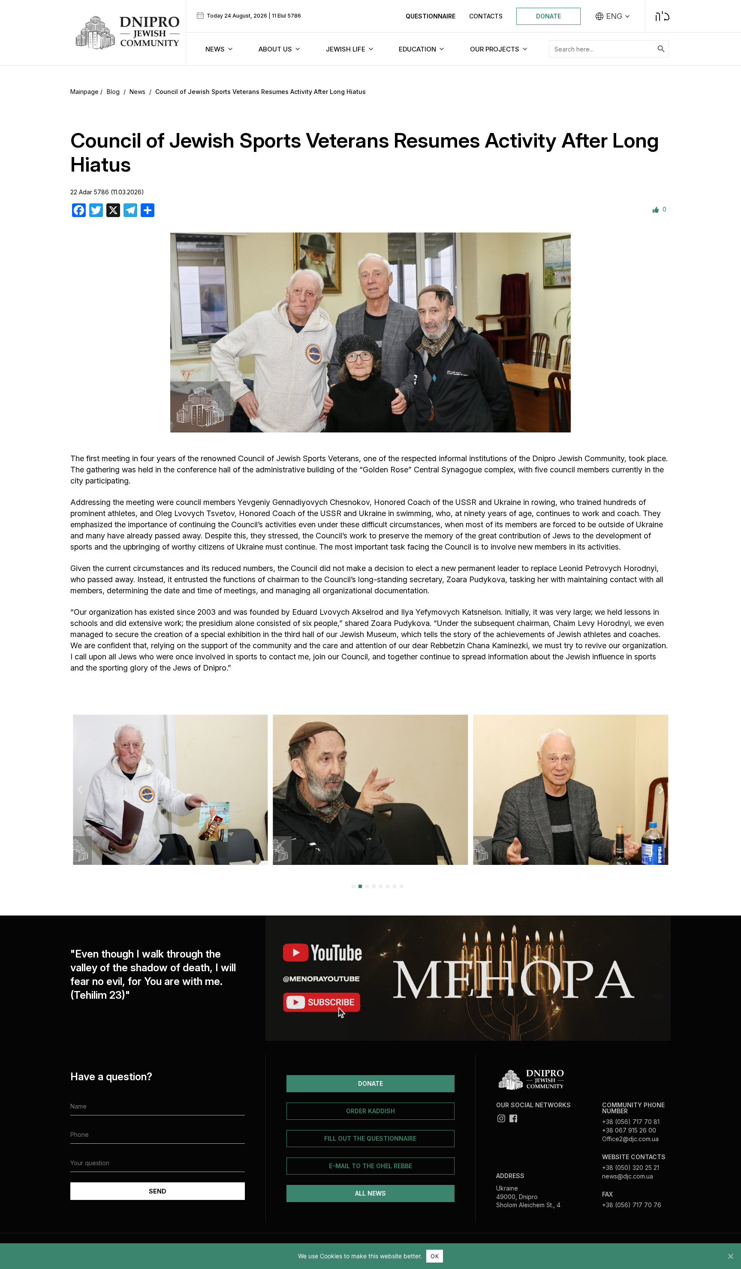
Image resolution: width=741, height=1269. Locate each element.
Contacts (486, 16)
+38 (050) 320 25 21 (630, 1167)
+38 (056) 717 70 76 (631, 1205)
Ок (435, 1256)
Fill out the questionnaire (370, 1138)
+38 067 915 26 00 (629, 1130)
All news (370, 1193)
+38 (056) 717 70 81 (631, 1121)
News (137, 91)
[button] (80, 789)
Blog (113, 91)
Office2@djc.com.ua (630, 1138)
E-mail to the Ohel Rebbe (370, 1165)
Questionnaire (430, 16)
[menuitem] (613, 16)
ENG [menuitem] (614, 16)
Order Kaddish (370, 1111)
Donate (548, 16)
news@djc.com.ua (627, 1176)
